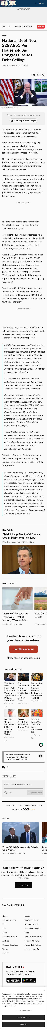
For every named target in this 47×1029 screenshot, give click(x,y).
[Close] (44, 990)
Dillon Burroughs (8, 65)
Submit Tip (24, 885)
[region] (23, 1008)
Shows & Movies (9, 920)
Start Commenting (23, 649)
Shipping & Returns (32, 941)
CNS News (29, 146)
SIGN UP (41, 26)
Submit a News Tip (31, 949)
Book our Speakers (10, 945)
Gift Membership (31, 924)
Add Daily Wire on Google (25, 121)
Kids (4, 928)
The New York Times (22, 389)
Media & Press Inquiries (33, 937)
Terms (5, 949)
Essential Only (23, 1017)
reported (30, 338)
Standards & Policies (32, 945)
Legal (26, 933)
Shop (4, 924)
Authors (5, 941)
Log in (37, 658)
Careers (27, 916)
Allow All (23, 1024)
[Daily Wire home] (23, 26)
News (4, 916)
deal (33, 369)
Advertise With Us (9, 937)
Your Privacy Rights (32, 928)
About (4, 933)
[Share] (42, 75)
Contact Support (31, 920)
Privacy (5, 953)
